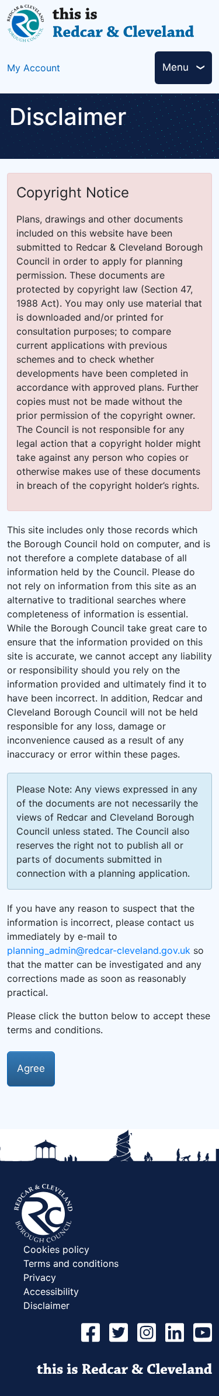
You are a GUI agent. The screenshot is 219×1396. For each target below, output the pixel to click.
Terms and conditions (71, 1263)
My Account (33, 68)
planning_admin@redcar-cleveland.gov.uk (98, 950)
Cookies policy (56, 1249)
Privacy (39, 1277)
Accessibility (51, 1291)
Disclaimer (46, 1305)
